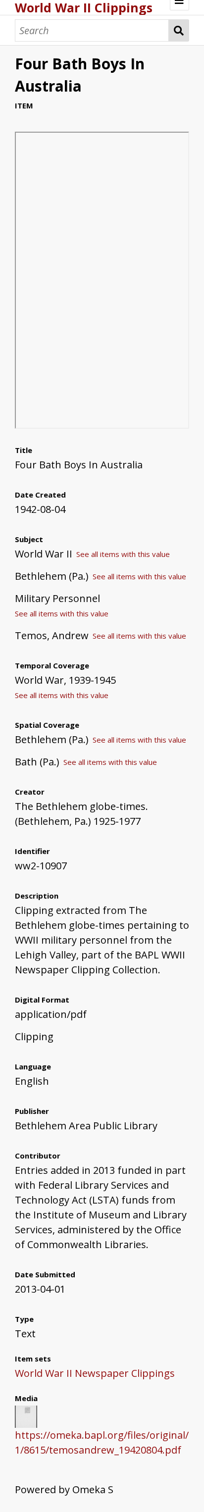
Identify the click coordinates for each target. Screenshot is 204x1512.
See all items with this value (123, 554)
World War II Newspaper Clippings (95, 1373)
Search (179, 30)
